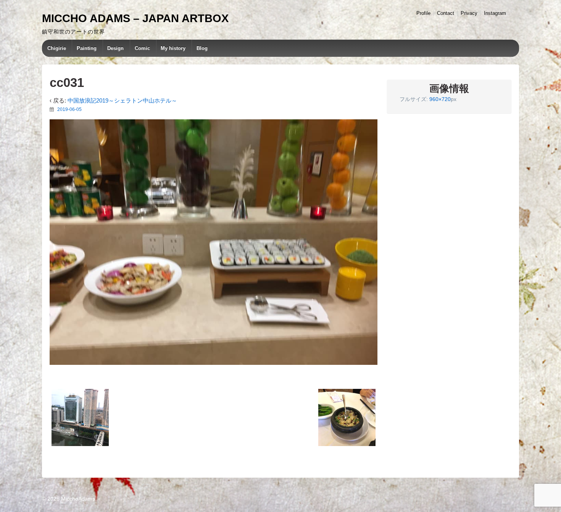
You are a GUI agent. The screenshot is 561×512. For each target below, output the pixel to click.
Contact (445, 13)
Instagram (495, 13)
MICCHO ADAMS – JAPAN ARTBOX (135, 18)
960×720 (440, 99)
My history (173, 48)
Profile (423, 13)
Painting (87, 48)
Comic (142, 48)
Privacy (469, 13)
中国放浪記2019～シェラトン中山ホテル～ (122, 100)
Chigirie (56, 48)
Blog (202, 48)
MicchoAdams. (78, 499)
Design (115, 48)
